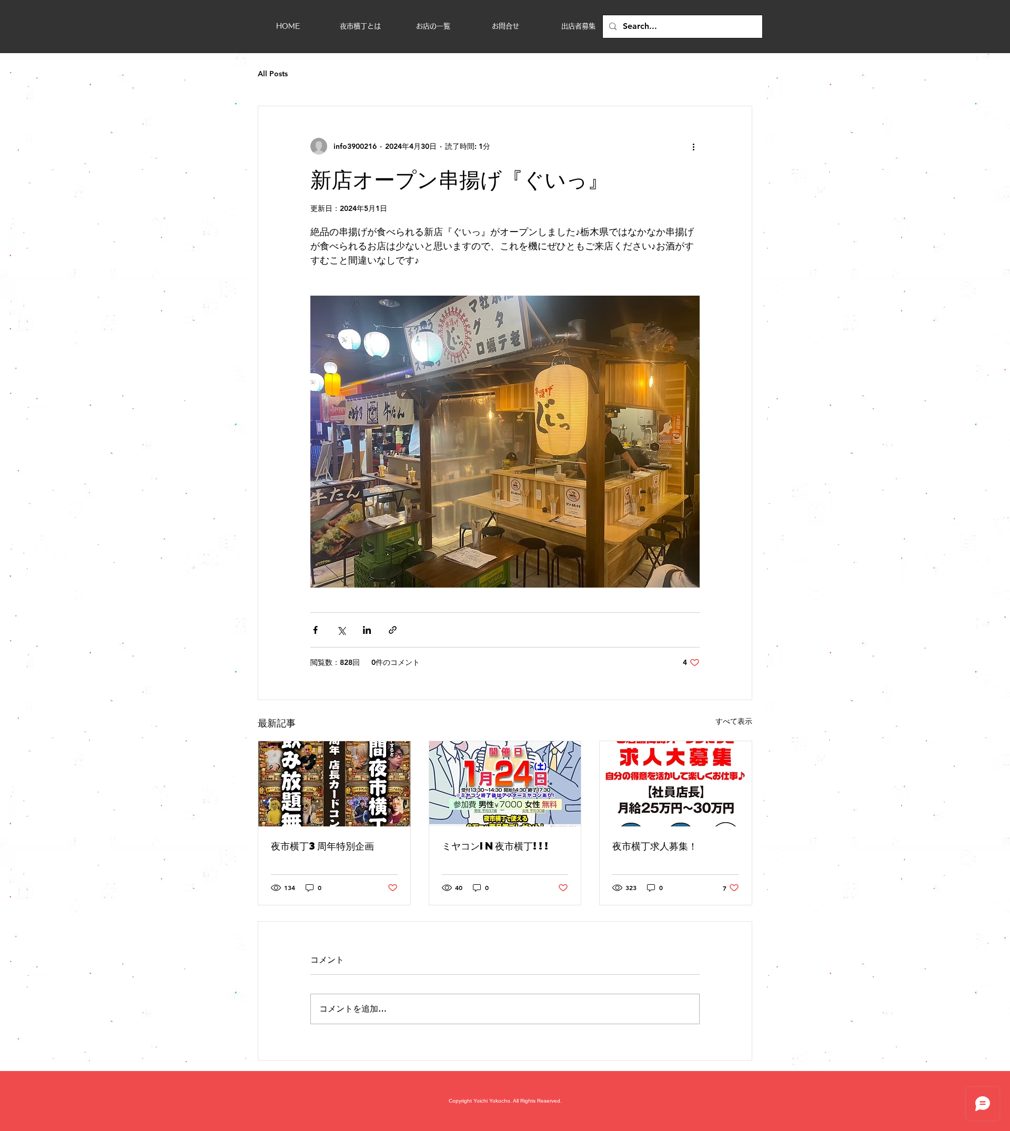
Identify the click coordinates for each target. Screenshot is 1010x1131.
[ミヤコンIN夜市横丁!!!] (505, 783)
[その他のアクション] (693, 146)
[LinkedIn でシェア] (367, 630)
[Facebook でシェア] (315, 630)
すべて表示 (733, 721)
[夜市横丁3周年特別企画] (334, 783)
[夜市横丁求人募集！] (676, 783)
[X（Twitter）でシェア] (341, 630)
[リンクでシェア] (393, 630)
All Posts (273, 73)
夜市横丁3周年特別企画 (322, 845)
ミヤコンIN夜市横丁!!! (496, 845)
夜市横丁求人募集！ (655, 845)
